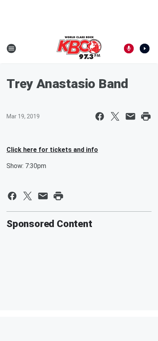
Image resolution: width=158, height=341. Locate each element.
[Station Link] (79, 48)
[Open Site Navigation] (11, 48)
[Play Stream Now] (144, 48)
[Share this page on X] (115, 116)
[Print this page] (146, 116)
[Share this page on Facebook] (99, 116)
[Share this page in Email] (130, 116)
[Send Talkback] (129, 48)
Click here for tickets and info (52, 150)
